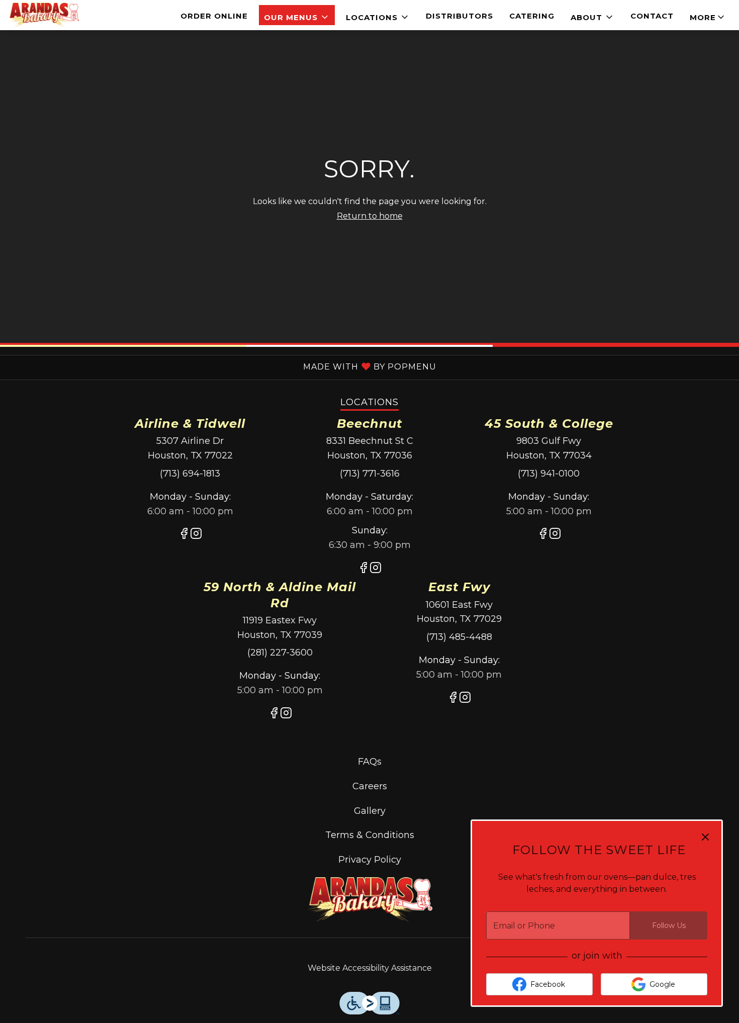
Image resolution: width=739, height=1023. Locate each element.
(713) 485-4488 (459, 636)
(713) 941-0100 (549, 473)
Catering (532, 16)
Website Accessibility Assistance (370, 968)
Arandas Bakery (369, 899)
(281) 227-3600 (280, 652)
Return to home (370, 216)
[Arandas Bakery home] (53, 15)
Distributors (459, 16)
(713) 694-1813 (190, 473)
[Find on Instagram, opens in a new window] (196, 535)
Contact (652, 16)
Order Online (214, 16)
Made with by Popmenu (218, 365)
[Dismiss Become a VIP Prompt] (705, 837)
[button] (297, 15)
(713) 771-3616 (370, 473)
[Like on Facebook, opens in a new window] (184, 535)
